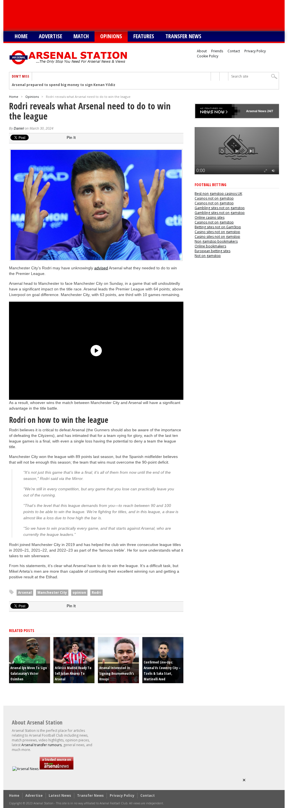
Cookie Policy (207, 56)
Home (21, 36)
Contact (234, 51)
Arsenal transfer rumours (41, 744)
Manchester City (52, 592)
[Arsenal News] (25, 768)
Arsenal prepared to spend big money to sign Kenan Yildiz (63, 85)
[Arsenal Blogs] (56, 768)
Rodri (96, 592)
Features (143, 36)
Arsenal (25, 592)
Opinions (111, 36)
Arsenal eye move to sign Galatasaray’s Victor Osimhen (28, 673)
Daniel (19, 128)
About (202, 51)
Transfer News (183, 36)
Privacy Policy (255, 51)
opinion (79, 592)
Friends (217, 51)
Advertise (50, 36)
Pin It (71, 137)
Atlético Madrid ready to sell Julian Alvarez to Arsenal (73, 673)
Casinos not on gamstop (214, 198)
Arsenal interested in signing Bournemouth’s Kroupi (116, 673)
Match (81, 36)
